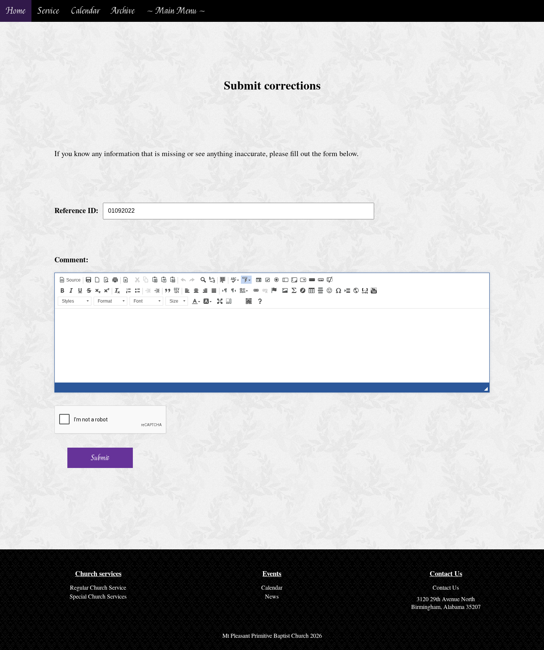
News (272, 596)
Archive (123, 11)
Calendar (85, 11)
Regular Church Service (98, 587)
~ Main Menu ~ (176, 11)
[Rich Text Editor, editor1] (272, 346)
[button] (70, 280)
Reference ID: (76, 210)
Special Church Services (98, 596)
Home (16, 11)
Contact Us (446, 587)
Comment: (71, 259)
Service (48, 11)
